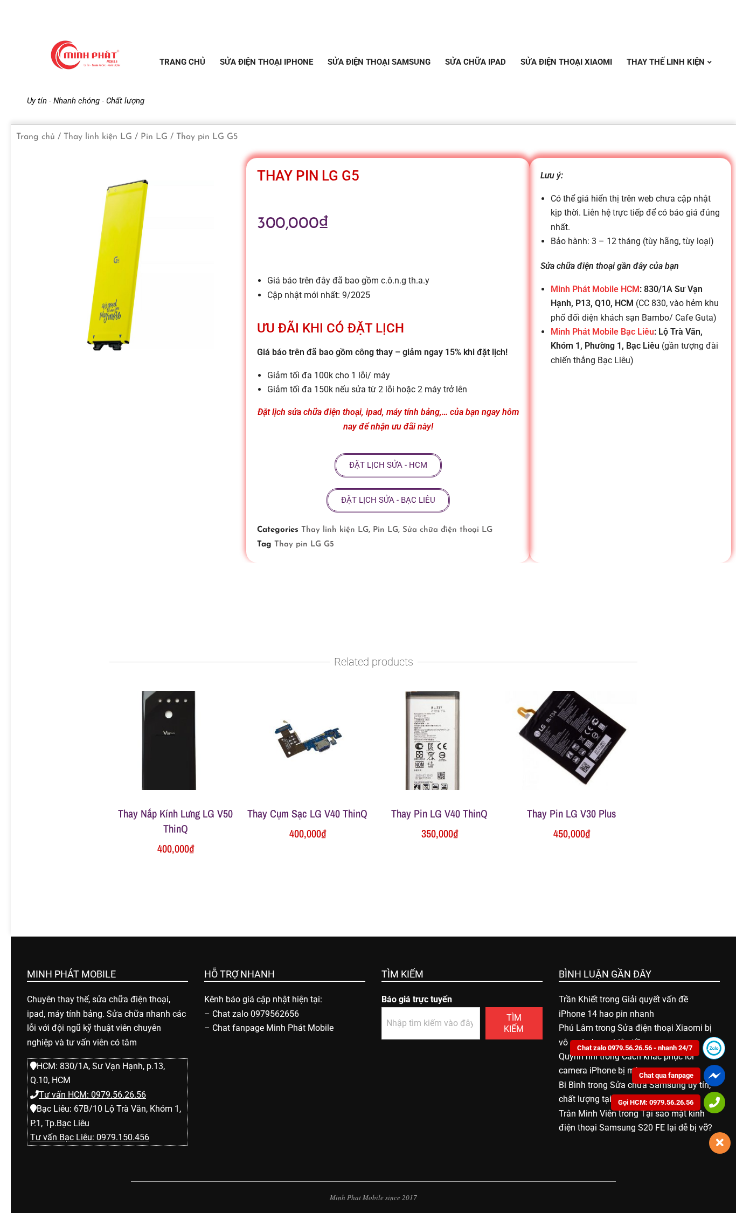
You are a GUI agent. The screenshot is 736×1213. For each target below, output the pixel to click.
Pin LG (154, 137)
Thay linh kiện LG (98, 137)
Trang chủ (35, 137)
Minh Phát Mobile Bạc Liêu (602, 332)
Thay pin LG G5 (304, 544)
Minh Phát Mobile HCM (595, 289)
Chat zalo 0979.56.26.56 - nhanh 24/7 (634, 1048)
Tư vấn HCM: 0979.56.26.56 (92, 1095)
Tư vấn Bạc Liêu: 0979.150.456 (89, 1137)
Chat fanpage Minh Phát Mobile (273, 1028)
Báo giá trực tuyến (416, 999)
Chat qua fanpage (666, 1075)
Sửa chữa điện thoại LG (447, 530)
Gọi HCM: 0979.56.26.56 (655, 1102)
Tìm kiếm (514, 1023)
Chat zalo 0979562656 (255, 1014)
